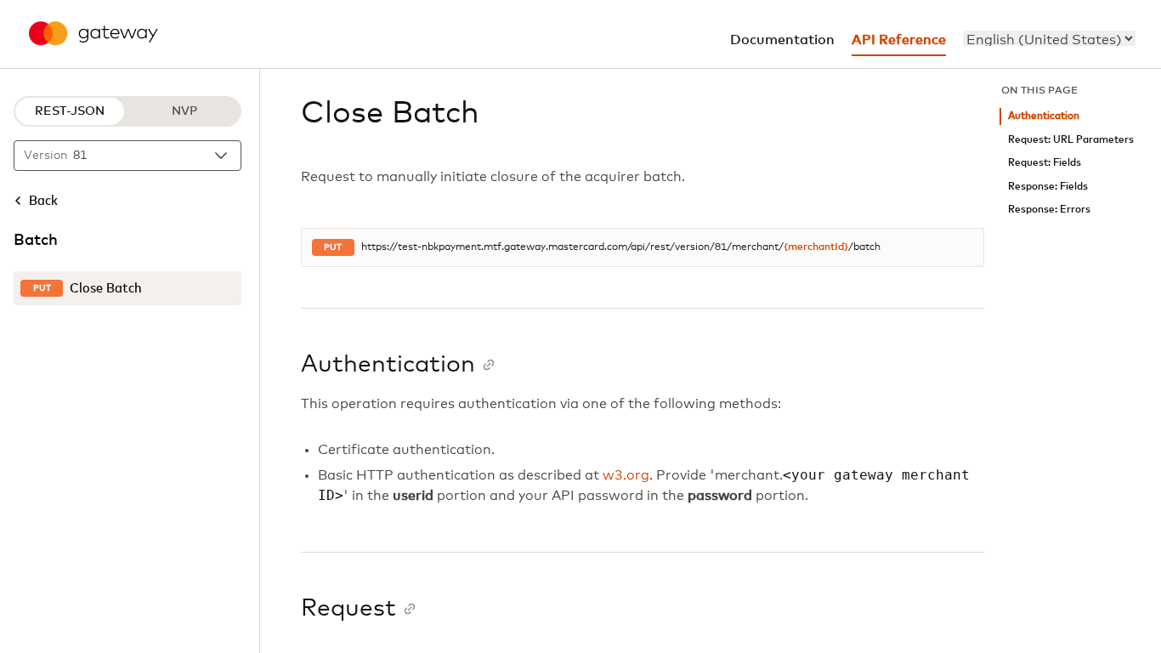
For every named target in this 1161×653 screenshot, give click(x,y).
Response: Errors (1049, 209)
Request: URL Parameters (1071, 139)
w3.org (626, 475)
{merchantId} (816, 247)
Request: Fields (1044, 162)
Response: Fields (1048, 186)
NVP (184, 111)
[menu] (1049, 38)
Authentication (1043, 116)
